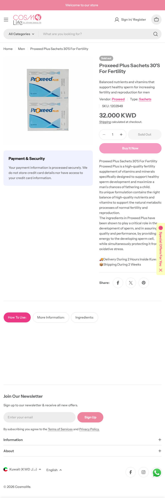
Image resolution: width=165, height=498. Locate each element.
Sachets (145, 99)
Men (21, 49)
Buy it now (130, 148)
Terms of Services (60, 429)
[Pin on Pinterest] (144, 283)
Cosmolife (22, 487)
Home (8, 49)
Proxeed (118, 99)
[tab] (17, 317)
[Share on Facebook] (118, 283)
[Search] (155, 34)
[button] (160, 249)
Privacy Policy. (89, 429)
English (52, 470)
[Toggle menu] (6, 19)
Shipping (105, 122)
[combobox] (82, 34)
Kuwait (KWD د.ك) (23, 469)
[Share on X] (131, 283)
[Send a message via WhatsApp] (157, 473)
